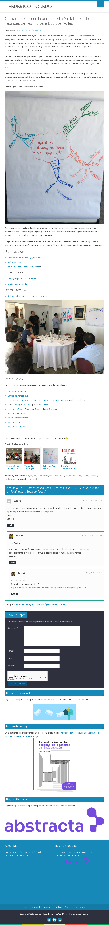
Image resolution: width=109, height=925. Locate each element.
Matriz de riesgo (15, 262)
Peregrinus (10, 39)
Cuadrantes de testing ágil (19, 257)
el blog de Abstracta (19, 805)
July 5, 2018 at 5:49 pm (94, 573)
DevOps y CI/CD (56, 475)
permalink (34, 479)
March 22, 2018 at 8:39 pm (92, 500)
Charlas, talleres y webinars (41, 907)
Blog (35, 475)
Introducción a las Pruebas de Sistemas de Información (38, 400)
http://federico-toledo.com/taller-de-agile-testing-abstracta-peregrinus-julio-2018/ (49, 587)
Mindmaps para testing (18, 284)
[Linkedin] (54, 920)
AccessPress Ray (82, 914)
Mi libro (59, 907)
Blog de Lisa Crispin (16, 426)
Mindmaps (70, 475)
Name (10, 650)
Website (11, 665)
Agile (30, 475)
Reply (10, 525)
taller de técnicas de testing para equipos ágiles (51, 39)
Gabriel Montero (83, 35)
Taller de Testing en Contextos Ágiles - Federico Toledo (41, 604)
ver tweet (37, 257)
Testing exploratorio (16, 278)
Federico (37, 30)
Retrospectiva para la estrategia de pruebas (27, 296)
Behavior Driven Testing (18, 266)
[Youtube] (49, 920)
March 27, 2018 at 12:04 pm (92, 535)
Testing (86, 475)
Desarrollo (43, 475)
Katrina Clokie (42, 404)
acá (29, 35)
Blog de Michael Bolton (17, 417)
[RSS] (60, 920)
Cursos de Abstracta (17, 391)
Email (10, 658)
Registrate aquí (12, 699)
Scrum (73, 76)
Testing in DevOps (21, 404)
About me (69, 907)
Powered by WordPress (57, 914)
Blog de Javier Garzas (17, 422)
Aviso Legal (81, 907)
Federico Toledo (40, 914)
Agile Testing (19, 409)
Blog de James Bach (16, 413)
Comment (12, 627)
